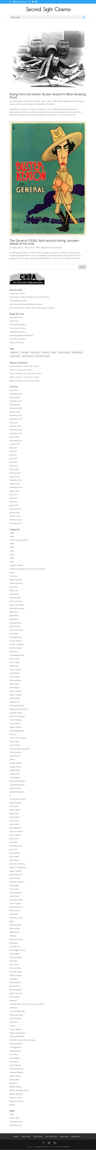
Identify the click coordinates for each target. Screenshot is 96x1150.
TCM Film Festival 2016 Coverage (22, 1040)
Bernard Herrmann (17, 608)
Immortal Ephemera (17, 332)
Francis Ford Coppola (18, 738)
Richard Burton (16, 990)
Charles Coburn (16, 641)
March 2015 (14, 505)
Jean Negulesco (16, 828)
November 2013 (16, 523)
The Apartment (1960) (18, 300)
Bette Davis (14, 612)
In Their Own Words (17, 799)
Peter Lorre (14, 964)
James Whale (15, 817)
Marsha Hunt (15, 910)
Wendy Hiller (15, 1080)
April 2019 (14, 423)
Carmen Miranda (16, 630)
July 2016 (13, 455)
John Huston (14, 856)
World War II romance (43, 356)
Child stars (14, 651)
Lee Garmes (14, 889)
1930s (43, 101)
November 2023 (16, 394)
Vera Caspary (15, 1058)
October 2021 (15, 405)
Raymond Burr (15, 982)
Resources (64, 1136)
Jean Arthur (14, 821)
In (10, 795)
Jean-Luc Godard (16, 831)
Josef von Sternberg (17, 864)
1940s (48, 101)
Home (15, 1136)
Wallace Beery (15, 1076)
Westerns (13, 1083)
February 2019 (15, 426)
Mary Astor (14, 914)
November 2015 (16, 480)
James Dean (14, 813)
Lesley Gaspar (17, 101)
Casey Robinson (16, 637)
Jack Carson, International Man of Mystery (26, 304)
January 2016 (15, 476)
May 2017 (13, 448)
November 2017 (16, 441)
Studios (12, 1026)
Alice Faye (13, 587)
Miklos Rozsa (15, 932)
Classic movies (15, 104)
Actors (12, 572)
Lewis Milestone (16, 892)
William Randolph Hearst (19, 1090)
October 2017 (15, 444)
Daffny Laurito (15, 377)
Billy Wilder (14, 615)
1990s (12, 562)
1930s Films (37, 1136)
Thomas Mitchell (16, 1044)
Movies (54, 352)
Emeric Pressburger (17, 716)
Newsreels (14, 943)
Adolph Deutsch (16, 580)
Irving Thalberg (16, 803)
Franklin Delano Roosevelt (20, 749)
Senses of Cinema (17, 342)
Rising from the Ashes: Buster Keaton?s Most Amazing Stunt (48, 95)
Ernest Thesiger (16, 720)
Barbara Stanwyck (17, 605)
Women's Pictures (17, 1101)
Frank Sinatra (15, 745)
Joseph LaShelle (16, 871)
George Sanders (16, 763)
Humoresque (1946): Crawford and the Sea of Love (29, 297)
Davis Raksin (14, 684)
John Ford (13, 849)
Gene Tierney (15, 756)
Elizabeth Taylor (16, 713)
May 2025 (13, 390)
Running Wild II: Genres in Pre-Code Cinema (27, 1004)
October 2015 (15, 484)
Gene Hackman (15, 752)
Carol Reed (14, 633)
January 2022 (15, 397)
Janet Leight (25, 352)
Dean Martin (14, 687)
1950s (54, 101)
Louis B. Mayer (27, 104)
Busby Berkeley (16, 623)
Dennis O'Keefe (16, 695)
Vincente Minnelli (27, 356)
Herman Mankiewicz (18, 781)
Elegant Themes (43, 1147)
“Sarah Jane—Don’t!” (17, 293)
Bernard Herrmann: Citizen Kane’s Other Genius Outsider (32, 308)
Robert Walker (15, 356)
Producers (14, 979)
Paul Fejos (13, 961)
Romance (13, 1000)
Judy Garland (35, 352)
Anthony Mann (15, 597)
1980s (12, 558)
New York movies (16, 939)
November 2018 (16, 433)
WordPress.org (15, 1125)
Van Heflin (14, 1054)
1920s (37, 101)
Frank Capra (14, 741)
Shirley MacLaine (16, 1015)
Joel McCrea (14, 838)
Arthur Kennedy (16, 601)
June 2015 (13, 494)
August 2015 (14, 491)
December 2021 (16, 401)
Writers (12, 1105)
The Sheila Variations (18, 324)
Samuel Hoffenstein (17, 1011)
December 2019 (16, 415)
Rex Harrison (15, 986)
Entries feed (14, 1118)
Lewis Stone (14, 896)
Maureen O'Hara (16, 918)
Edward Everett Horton (18, 709)
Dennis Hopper (15, 691)
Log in (12, 1114)
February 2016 (15, 473)
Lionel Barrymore (16, 900)
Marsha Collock (16, 381)
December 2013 (16, 520)
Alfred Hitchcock (16, 583)
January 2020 (15, 412)
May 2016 (13, 462)
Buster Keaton (78, 101)
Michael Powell (15, 925)
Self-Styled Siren (16, 317)
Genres (12, 759)
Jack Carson (14, 806)
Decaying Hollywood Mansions (21, 335)
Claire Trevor (15, 659)
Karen (12, 370)
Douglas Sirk (15, 352)
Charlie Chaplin (16, 648)
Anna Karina (14, 594)
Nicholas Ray (15, 946)
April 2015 (14, 502)
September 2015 (16, 487)
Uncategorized (15, 1047)
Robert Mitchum (77, 352)
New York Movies (64, 352)
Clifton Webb (15, 677)
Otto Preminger (16, 957)
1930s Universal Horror (19, 540)
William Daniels (16, 1087)
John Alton (14, 842)
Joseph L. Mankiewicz (18, 867)
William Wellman (16, 1094)
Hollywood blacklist (17, 785)
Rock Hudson (15, 997)
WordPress (65, 1147)
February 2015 (15, 509)
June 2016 (13, 459)
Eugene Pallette (16, 727)
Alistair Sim (14, 590)
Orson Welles (15, 954)
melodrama (45, 352)
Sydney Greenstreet (17, 1033)
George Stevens (16, 767)
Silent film (50, 104)
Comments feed (16, 1121)
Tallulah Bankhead (17, 1036)
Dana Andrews (15, 680)
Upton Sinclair (15, 1051)
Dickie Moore (15, 698)
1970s (12, 554)
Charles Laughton (16, 644)
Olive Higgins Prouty (17, 950)
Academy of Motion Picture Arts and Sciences (27, 569)
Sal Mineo (13, 1008)
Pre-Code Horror (16, 972)
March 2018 (14, 437)
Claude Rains (15, 673)
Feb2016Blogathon (17, 731)
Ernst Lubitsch (15, 723)
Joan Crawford (15, 835)
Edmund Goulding (17, 705)
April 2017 (14, 451)
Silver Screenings (16, 373)
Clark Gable (14, 666)
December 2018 (16, 430)
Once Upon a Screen (18, 328)
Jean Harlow (14, 824)
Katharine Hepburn (17, 882)
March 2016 (14, 469)
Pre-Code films (40, 104)
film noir (13, 734)
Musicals (13, 936)
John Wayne (14, 860)
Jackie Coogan (15, 810)
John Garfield (15, 853)
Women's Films (15, 1098)
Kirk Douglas (14, 885)
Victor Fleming (15, 1065)
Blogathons (67, 101)
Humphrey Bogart (17, 792)
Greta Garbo (14, 774)
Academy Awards (16, 565)
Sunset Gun (14, 321)
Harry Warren (15, 777)
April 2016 (14, 466)
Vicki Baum (14, 1062)
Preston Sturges (16, 975)
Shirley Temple (15, 1018)
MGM (12, 921)
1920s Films (25, 1136)
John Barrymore (16, 846)
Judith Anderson (16, 874)
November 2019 (16, 419)
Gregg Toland (15, 770)
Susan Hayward (16, 1029)
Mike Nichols (15, 928)
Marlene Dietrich (16, 907)
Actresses (13, 576)
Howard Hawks (15, 788)
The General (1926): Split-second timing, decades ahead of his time (44, 242)
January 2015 (15, 512)
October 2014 (15, 516)
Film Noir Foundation (18, 339)
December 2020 (16, 408)
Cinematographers (17, 655)
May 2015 (13, 498)
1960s (59, 101)
